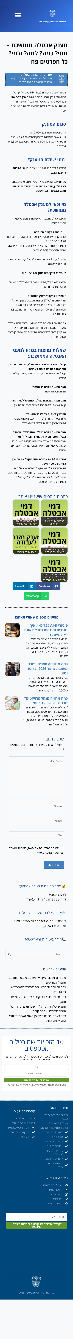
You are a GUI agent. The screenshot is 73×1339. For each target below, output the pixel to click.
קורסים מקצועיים (24, 1111)
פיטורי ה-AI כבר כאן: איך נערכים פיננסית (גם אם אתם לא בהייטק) (46, 630)
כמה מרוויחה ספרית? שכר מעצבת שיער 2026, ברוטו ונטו (48, 669)
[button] (18, 15)
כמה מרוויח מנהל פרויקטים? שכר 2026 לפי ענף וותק (46, 700)
